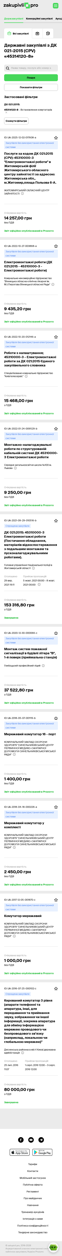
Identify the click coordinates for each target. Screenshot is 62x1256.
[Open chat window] (53, 1247)
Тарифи (32, 1164)
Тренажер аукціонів (32, 1212)
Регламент (33, 1191)
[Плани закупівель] (37, 33)
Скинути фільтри (16, 120)
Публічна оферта (33, 1184)
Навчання (33, 1205)
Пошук (31, 77)
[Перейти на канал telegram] (41, 1139)
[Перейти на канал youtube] (31, 1139)
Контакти (32, 1171)
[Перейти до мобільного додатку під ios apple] (20, 1152)
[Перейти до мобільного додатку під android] (42, 1152)
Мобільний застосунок (33, 1178)
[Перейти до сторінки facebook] (21, 1139)
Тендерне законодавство (32, 1232)
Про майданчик (33, 1198)
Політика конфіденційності (32, 1225)
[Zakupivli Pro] (21, 6)
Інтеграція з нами (33, 1218)
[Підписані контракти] (48, 33)
